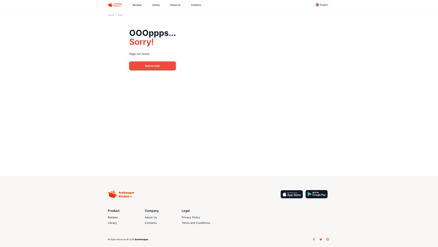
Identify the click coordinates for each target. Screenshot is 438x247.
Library (156, 4)
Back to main (152, 65)
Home (111, 15)
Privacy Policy (191, 217)
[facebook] (314, 239)
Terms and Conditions (196, 223)
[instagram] (327, 239)
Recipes (137, 4)
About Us (175, 4)
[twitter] (320, 239)
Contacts (196, 4)
